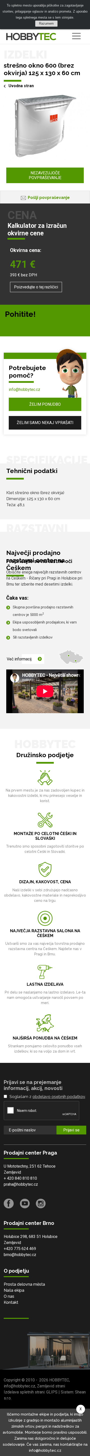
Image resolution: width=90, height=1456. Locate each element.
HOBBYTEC (59, 1380)
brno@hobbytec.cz (20, 1254)
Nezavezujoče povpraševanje (45, 175)
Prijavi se (71, 1130)
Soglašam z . (48, 1096)
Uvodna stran (21, 85)
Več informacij (19, 659)
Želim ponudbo (45, 404)
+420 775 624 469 (20, 1248)
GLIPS (52, 1392)
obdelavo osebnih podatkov (58, 1096)
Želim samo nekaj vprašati (45, 422)
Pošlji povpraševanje (49, 197)
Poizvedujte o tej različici (36, 287)
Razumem (46, 23)
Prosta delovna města (24, 1284)
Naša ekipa (14, 1290)
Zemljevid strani (51, 1386)
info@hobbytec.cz (24, 389)
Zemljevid (12, 1172)
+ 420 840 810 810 (20, 1178)
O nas (9, 1296)
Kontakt (11, 1302)
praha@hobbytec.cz (21, 1184)
